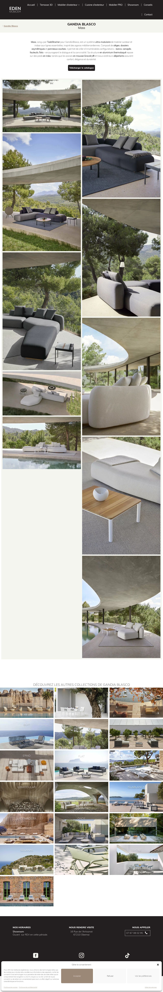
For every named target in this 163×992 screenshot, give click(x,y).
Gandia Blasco (11, 26)
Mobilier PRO (116, 4)
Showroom (133, 4)
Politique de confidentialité (28, 987)
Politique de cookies (11, 987)
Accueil (31, 4)
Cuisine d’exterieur (94, 4)
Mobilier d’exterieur (67, 4)
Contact (148, 14)
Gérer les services (151, 987)
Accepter (77, 976)
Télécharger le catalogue (81, 68)
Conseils (148, 4)
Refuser (110, 976)
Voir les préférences (143, 976)
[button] (158, 964)
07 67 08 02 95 (134, 932)
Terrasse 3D (46, 4)
